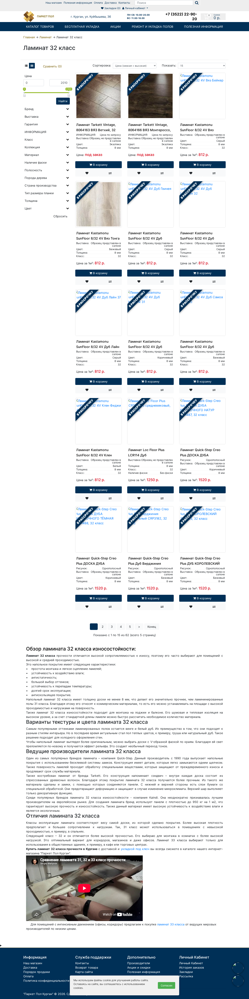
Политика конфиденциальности (46, 980)
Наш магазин (54, 2)
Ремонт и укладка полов (152, 26)
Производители (138, 963)
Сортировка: (102, 65)
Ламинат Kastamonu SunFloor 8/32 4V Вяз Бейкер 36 (197, 130)
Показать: (169, 65)
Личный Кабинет (191, 963)
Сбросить (60, 216)
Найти (63, 101)
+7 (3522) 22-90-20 (181, 16)
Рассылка (186, 976)
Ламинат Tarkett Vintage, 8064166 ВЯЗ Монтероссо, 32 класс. (149, 130)
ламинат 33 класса (170, 924)
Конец (151, 626)
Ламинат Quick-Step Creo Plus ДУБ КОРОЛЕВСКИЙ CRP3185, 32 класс (200, 563)
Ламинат (45, 37)
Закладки (186, 972)
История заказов (191, 967)
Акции (115, 26)
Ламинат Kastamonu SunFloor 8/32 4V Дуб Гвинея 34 (145, 238)
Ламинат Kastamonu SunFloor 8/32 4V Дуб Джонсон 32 (197, 238)
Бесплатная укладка (82, 26)
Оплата (98, 2)
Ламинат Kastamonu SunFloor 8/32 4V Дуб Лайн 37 (97, 347)
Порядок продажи (36, 972)
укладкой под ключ (135, 849)
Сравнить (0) (52, 66)
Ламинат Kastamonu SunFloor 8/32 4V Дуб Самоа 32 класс (197, 347)
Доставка (111, 2)
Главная (29, 37)
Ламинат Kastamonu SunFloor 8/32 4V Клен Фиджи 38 (94, 455)
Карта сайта (84, 972)
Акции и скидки (138, 967)
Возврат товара (86, 967)
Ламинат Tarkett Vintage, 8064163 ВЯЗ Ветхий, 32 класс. (96, 130)
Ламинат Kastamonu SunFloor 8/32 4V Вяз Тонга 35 (98, 238)
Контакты (124, 2)
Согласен (166, 985)
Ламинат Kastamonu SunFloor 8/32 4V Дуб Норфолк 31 (145, 347)
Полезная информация (78, 2)
